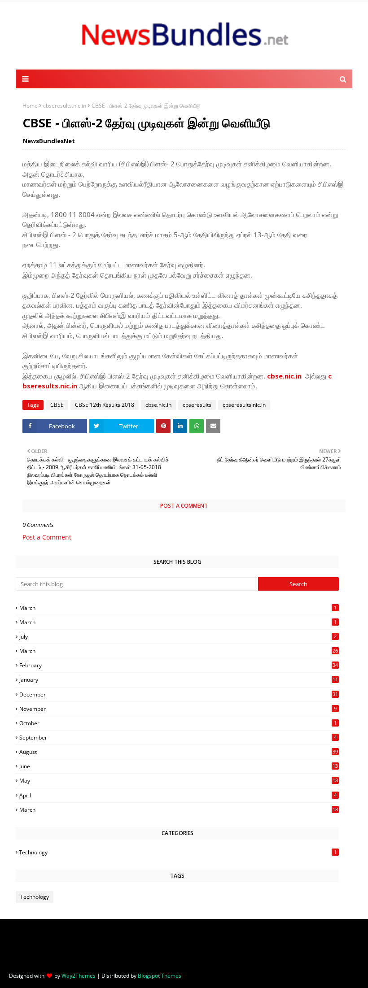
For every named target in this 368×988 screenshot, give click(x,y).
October (178, 723)
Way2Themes (78, 975)
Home (30, 105)
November (178, 709)
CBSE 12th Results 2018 (104, 405)
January (178, 679)
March (178, 608)
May (178, 780)
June (178, 766)
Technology (178, 852)
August (178, 752)
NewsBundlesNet (49, 141)
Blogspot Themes (159, 975)
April (178, 795)
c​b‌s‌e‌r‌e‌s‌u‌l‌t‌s (197, 405)
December (178, 694)
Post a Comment (46, 537)
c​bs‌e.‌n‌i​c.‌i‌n (284, 375)
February (178, 665)
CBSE (57, 405)
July (178, 636)
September (178, 737)
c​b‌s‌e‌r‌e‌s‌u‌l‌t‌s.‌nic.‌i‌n (64, 105)
